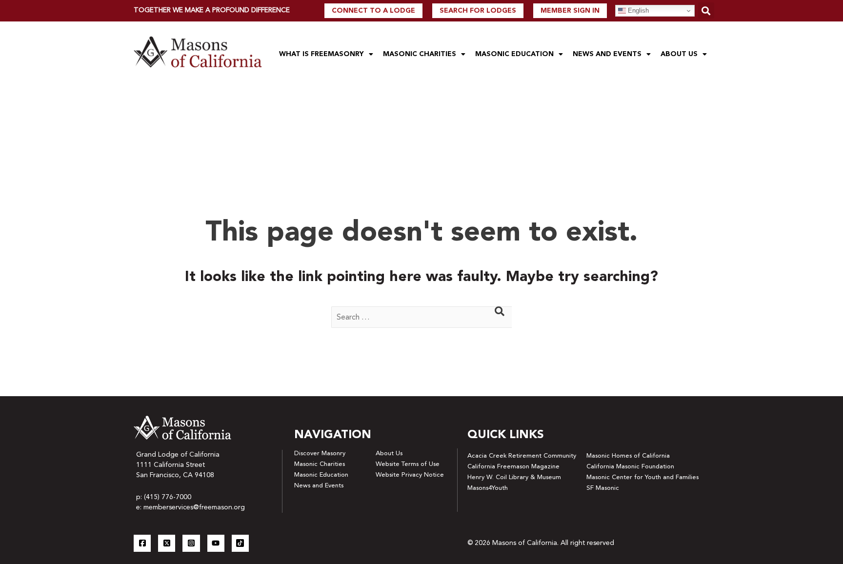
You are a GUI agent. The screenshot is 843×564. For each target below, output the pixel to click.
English (637, 10)
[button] (706, 10)
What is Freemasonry (321, 54)
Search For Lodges (478, 10)
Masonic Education (514, 54)
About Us (679, 54)
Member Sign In (570, 10)
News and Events (607, 54)
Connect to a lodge (373, 10)
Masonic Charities (419, 54)
